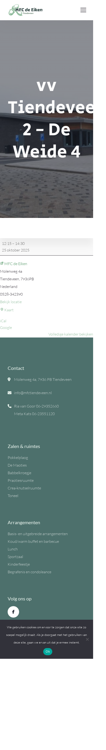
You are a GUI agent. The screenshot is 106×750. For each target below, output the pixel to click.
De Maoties (17, 465)
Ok (48, 651)
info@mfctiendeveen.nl (33, 392)
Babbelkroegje (19, 472)
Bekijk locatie (11, 301)
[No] (87, 639)
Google (6, 327)
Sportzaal (15, 556)
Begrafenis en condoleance (29, 571)
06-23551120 (43, 413)
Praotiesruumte (21, 480)
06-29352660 (47, 406)
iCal (3, 320)
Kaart (9, 309)
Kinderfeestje (19, 564)
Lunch (13, 549)
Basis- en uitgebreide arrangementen (38, 533)
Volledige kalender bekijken (70, 334)
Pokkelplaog (18, 457)
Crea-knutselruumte (24, 488)
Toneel (13, 495)
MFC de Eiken (15, 263)
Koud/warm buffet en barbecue (33, 541)
